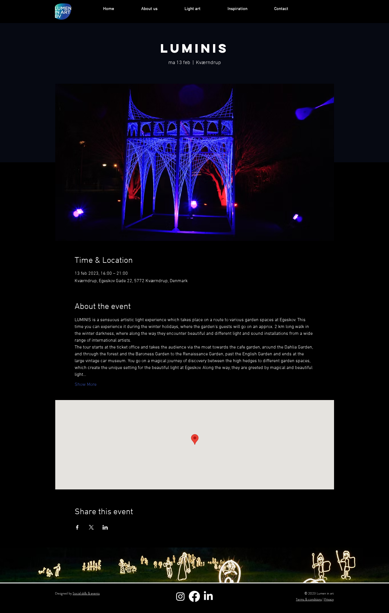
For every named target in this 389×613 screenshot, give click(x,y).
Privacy (329, 599)
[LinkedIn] (208, 596)
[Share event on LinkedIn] (105, 527)
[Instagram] (180, 596)
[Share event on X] (91, 527)
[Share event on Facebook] (77, 527)
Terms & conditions (309, 599)
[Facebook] (194, 596)
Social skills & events (86, 593)
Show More (86, 385)
